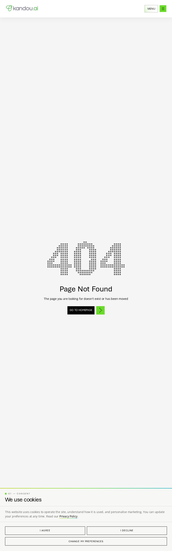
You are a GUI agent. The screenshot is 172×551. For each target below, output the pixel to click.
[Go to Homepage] (86, 310)
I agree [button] (45, 530)
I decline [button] (126, 530)
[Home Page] (22, 8)
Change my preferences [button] (86, 541)
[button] (155, 8)
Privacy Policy (68, 516)
